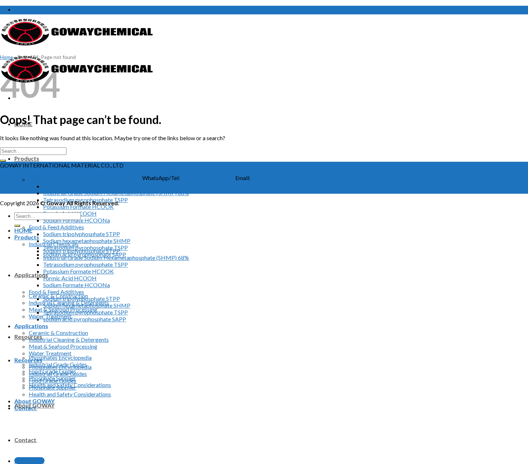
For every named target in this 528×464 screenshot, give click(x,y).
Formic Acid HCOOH (70, 278)
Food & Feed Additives (56, 227)
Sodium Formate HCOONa (76, 220)
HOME (23, 230)
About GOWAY (34, 401)
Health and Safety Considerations (70, 394)
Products (26, 158)
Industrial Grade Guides (58, 373)
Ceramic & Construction (58, 332)
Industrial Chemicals (54, 243)
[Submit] (3, 161)
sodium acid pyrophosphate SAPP (84, 319)
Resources (28, 336)
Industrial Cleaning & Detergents (69, 339)
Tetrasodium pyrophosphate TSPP (85, 264)
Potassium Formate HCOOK (78, 206)
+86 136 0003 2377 (204, 177)
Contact (25, 439)
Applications (31, 274)
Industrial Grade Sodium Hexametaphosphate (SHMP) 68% (116, 192)
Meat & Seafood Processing (63, 346)
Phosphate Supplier (52, 387)
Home (6, 57)
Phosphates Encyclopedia (60, 357)
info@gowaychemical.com (282, 177)
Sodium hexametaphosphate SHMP (86, 240)
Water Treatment (50, 353)
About (103, 177)
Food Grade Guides (52, 380)
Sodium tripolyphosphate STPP (81, 186)
